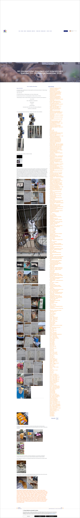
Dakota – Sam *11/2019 (54, 370)
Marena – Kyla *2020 (53, 335)
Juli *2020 (51, 369)
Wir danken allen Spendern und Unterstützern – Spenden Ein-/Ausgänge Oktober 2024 (56, 161)
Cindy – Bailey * (52, 366)
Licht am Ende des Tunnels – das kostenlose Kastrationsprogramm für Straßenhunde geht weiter (55, 263)
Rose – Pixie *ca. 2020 (53, 336)
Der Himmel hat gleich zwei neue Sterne (56, 172)
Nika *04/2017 (52, 343)
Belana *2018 (52, 288)
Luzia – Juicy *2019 (53, 348)
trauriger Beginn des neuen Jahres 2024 (56, 221)
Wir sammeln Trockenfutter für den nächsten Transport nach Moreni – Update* (55, 109)
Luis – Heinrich (52, 213)
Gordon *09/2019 (52, 314)
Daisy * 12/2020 (52, 320)
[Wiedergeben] (17, 257)
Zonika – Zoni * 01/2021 (54, 319)
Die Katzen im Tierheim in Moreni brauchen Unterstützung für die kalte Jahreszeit (55, 286)
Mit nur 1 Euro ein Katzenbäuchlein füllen (56, 292)
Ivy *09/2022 (52, 272)
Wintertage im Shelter (53, 215)
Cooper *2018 (52, 324)
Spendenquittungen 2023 (54, 218)
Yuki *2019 (51, 283)
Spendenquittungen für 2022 (54, 273)
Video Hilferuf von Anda (53, 302)
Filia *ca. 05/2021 (53, 231)
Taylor (51, 368)
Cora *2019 (52, 355)
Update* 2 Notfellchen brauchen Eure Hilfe (56, 200)
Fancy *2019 (52, 351)
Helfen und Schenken (53, 333)
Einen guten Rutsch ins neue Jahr (55, 327)
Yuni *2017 (51, 371)
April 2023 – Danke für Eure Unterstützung (56, 256)
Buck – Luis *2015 (53, 304)
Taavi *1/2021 (52, 362)
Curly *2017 (52, 347)
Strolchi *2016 (52, 266)
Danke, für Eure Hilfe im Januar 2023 (55, 274)
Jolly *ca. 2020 (52, 270)
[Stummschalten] (44, 257)
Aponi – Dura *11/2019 (53, 352)
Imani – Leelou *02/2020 (54, 291)
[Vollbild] (45, 257)
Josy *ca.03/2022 (53, 214)
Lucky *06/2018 (52, 358)
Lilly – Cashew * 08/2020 (54, 337)
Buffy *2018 (52, 329)
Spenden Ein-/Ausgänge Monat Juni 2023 (56, 248)
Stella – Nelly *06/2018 (53, 359)
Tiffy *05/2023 (52, 230)
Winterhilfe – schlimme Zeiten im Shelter (56, 275)
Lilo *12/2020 (52, 342)
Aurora (51, 212)
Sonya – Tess (52, 250)
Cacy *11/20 (52, 312)
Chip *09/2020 (52, 339)
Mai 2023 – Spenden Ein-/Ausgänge (55, 249)
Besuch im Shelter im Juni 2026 (55, 91)
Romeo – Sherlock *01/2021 (54, 338)
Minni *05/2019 (52, 344)
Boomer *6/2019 (52, 322)
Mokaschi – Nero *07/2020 (54, 367)
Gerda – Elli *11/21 (53, 305)
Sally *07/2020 (52, 271)
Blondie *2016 (52, 316)
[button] (31, 231)
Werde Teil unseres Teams (54, 235)
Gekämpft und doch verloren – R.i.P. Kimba (56, 163)
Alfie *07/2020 (52, 356)
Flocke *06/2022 (52, 284)
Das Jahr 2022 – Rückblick (54, 282)
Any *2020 (51, 357)
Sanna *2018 (52, 345)
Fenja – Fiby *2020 (53, 346)
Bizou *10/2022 (52, 242)
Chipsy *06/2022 (52, 279)
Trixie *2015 (52, 349)
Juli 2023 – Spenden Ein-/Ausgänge (55, 243)
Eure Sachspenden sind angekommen (56, 334)
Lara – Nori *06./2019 (53, 353)
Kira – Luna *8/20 (53, 313)
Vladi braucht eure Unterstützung (55, 98)
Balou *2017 (52, 365)
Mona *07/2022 (52, 276)
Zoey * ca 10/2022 (53, 228)
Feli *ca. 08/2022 (52, 232)
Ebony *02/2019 (52, 340)
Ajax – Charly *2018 (53, 328)
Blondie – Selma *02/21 (54, 318)
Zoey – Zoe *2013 (53, 364)
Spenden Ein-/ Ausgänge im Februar (55, 269)
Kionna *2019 (52, 341)
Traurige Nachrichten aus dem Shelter (56, 257)
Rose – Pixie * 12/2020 (53, 321)
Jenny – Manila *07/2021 (54, 317)
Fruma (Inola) (52, 227)
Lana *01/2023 (52, 237)
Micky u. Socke (52, 265)
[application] (32, 231)
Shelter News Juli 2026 (53, 90)
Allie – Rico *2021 (53, 299)
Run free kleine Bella (53, 251)
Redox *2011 (52, 350)
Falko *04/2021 (52, 238)
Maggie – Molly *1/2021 (54, 361)
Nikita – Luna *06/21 (53, 332)
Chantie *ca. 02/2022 (53, 241)
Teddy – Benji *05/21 (53, 330)
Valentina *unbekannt (53, 360)
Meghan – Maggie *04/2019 (54, 363)
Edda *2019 (52, 303)
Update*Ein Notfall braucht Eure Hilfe (56, 175)
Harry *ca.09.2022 (53, 229)
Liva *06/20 (52, 331)
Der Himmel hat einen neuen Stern (55, 201)
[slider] (31, 257)
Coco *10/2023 (52, 199)
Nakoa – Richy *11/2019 (54, 354)
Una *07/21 (52, 315)
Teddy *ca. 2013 (52, 224)
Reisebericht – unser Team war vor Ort (56, 188)
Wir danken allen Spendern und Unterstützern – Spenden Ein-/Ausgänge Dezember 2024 (56, 153)
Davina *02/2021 (52, 323)
